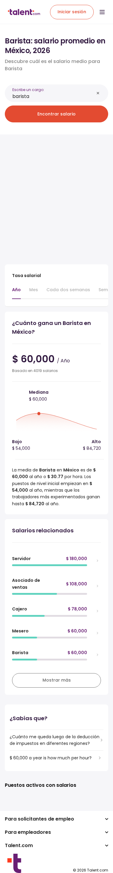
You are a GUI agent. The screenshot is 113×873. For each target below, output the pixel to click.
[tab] (16, 292)
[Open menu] (102, 12)
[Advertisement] (56, 195)
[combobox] (53, 96)
